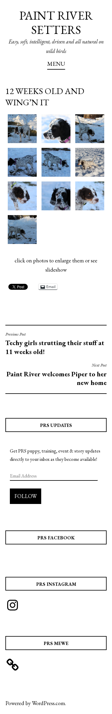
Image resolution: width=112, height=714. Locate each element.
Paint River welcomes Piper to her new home (57, 374)
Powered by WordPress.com (35, 703)
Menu (56, 64)
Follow (25, 496)
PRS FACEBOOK (56, 538)
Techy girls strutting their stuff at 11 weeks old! (54, 343)
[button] (22, 128)
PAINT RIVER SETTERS (56, 22)
